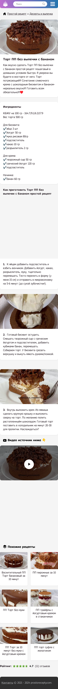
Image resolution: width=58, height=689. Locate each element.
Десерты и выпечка (41, 13)
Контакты (7, 682)
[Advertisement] (29, 229)
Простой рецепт (16, 13)
